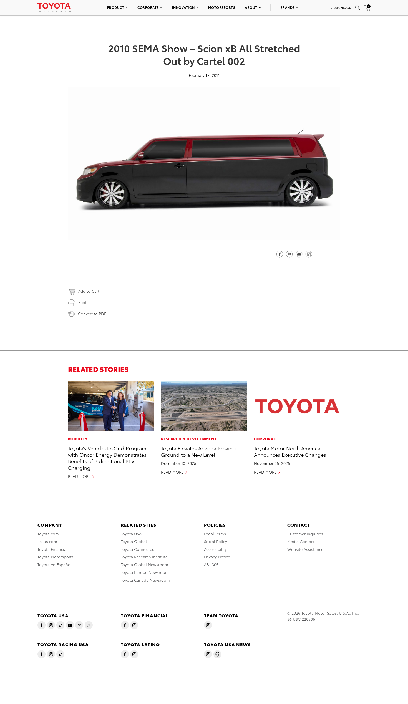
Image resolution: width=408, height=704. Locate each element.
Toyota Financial (52, 549)
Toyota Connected (138, 549)
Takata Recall (340, 7)
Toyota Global (134, 541)
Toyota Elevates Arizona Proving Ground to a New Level (198, 451)
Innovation (183, 7)
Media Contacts (301, 541)
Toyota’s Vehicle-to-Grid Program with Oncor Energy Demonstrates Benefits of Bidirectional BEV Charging (107, 458)
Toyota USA (131, 533)
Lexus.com (47, 541)
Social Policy (215, 541)
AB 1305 (211, 564)
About (251, 7)
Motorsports (221, 7)
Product (115, 7)
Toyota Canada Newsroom (145, 580)
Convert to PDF (92, 313)
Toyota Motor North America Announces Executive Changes (290, 451)
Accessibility (215, 549)
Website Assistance (305, 549)
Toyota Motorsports (55, 556)
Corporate (148, 7)
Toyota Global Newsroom (144, 564)
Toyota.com (48, 533)
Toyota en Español (54, 564)
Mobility (77, 438)
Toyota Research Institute (144, 556)
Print (82, 302)
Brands (287, 7)
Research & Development (189, 438)
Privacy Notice (217, 556)
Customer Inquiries (305, 533)
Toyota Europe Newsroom (145, 572)
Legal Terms (215, 533)
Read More (79, 476)
